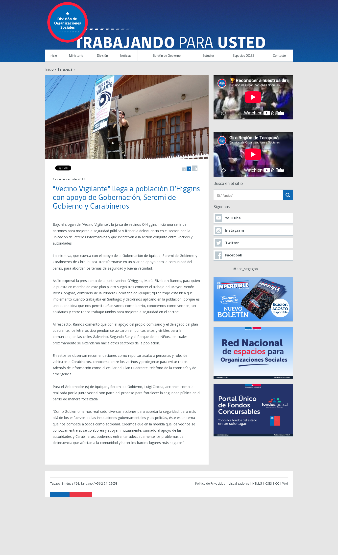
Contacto (279, 56)
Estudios (209, 56)
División (102, 56)
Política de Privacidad (210, 483)
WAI (285, 483)
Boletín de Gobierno (167, 56)
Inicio (53, 56)
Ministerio (76, 56)
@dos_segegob (245, 268)
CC (277, 483)
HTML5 (257, 483)
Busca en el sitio (228, 183)
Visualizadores (239, 483)
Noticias (125, 56)
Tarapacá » (66, 69)
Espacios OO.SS (243, 56)
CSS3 (268, 483)
